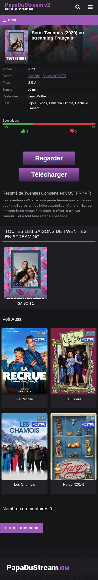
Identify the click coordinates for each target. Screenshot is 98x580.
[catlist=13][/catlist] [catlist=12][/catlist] (23, 363)
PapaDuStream (38, 567)
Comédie (34, 76)
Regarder (49, 158)
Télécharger (49, 174)
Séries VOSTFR (54, 76)
